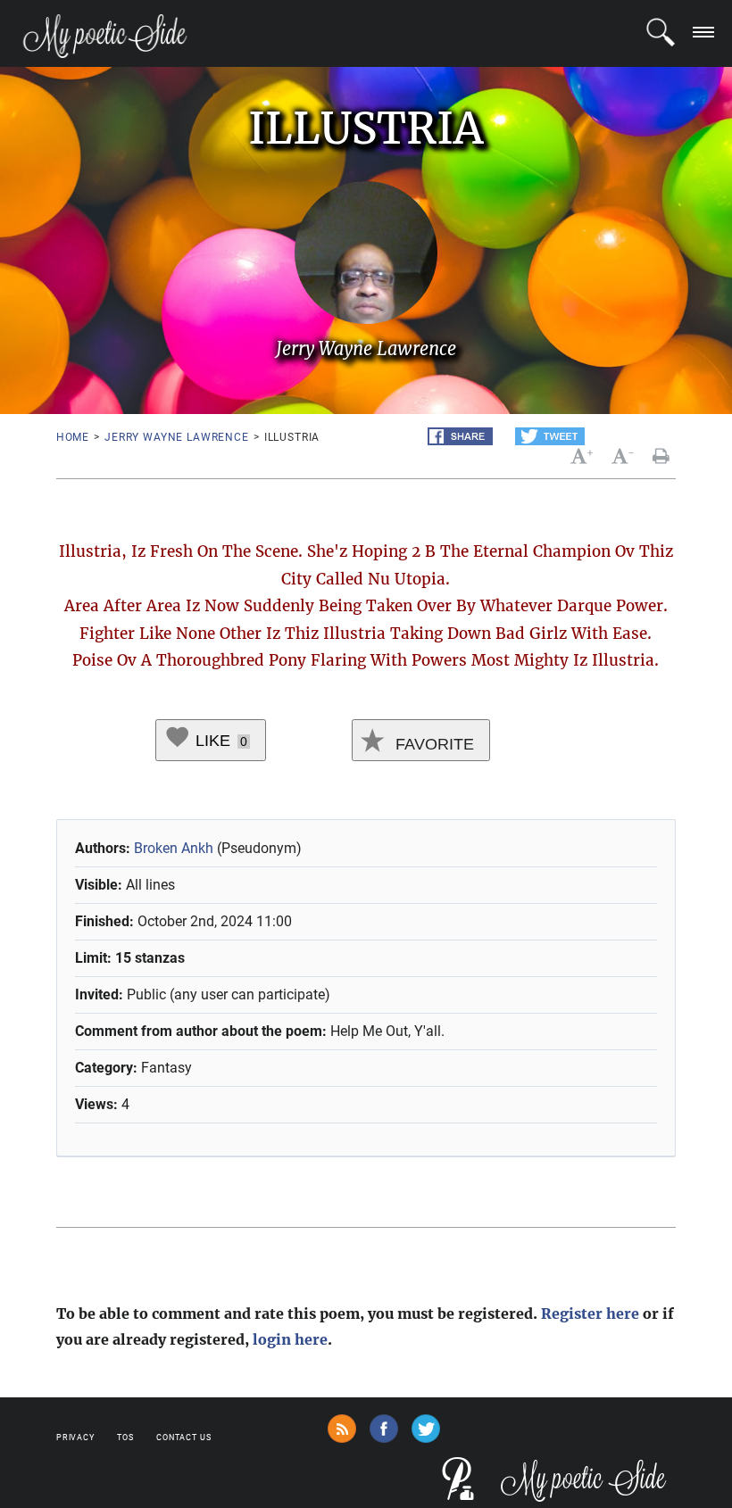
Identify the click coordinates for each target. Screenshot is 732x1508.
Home (72, 437)
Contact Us (184, 1437)
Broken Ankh (173, 848)
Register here (590, 1313)
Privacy (75, 1437)
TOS (125, 1437)
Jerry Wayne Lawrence (176, 437)
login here (290, 1339)
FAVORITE (432, 744)
